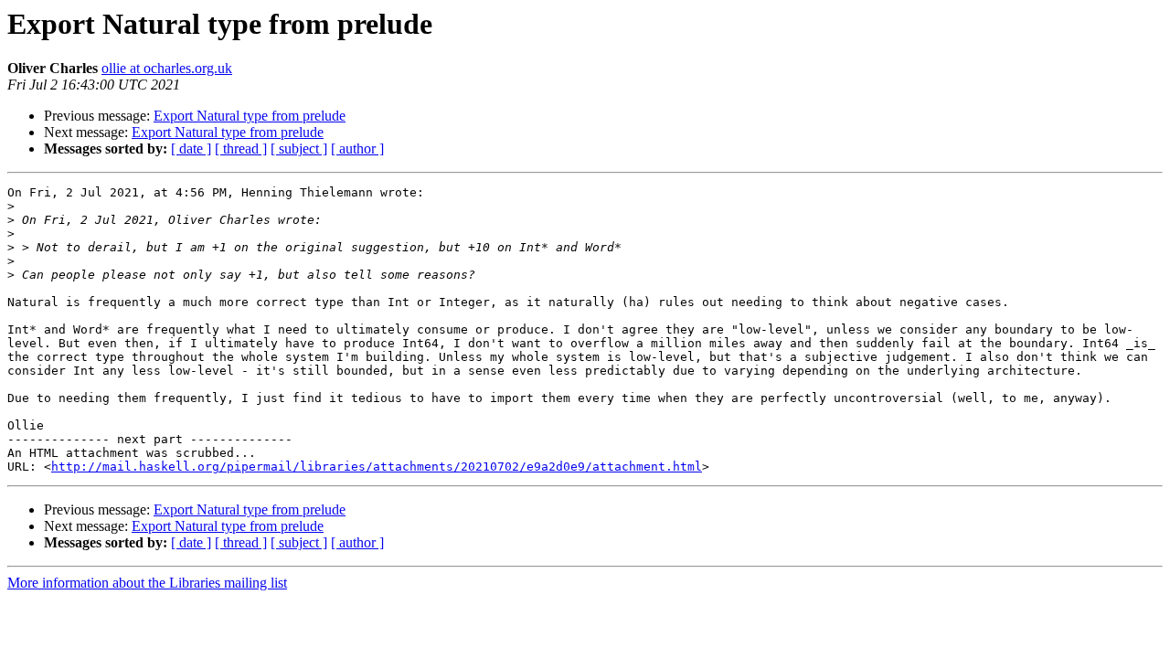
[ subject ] (299, 148)
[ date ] (191, 148)
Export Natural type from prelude (250, 115)
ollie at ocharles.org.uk (166, 68)
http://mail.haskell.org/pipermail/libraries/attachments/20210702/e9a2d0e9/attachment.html (376, 466)
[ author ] (357, 148)
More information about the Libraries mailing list (147, 582)
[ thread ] (241, 148)
